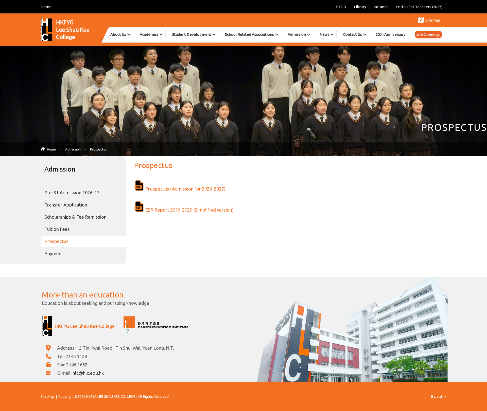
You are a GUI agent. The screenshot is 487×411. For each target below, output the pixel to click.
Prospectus (56, 241)
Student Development (191, 34)
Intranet (381, 7)
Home (46, 7)
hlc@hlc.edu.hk (88, 373)
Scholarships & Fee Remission (75, 216)
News (324, 34)
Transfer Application (65, 204)
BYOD (341, 7)
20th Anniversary (390, 34)
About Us (118, 34)
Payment (53, 253)
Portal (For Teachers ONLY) (419, 7)
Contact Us (352, 34)
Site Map (47, 397)
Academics (149, 34)
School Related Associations (249, 34)
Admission (297, 34)
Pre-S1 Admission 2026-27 (71, 192)
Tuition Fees (57, 229)
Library (360, 7)
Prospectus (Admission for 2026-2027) (185, 188)
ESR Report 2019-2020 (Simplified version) (189, 209)
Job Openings (428, 34)
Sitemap (432, 20)
